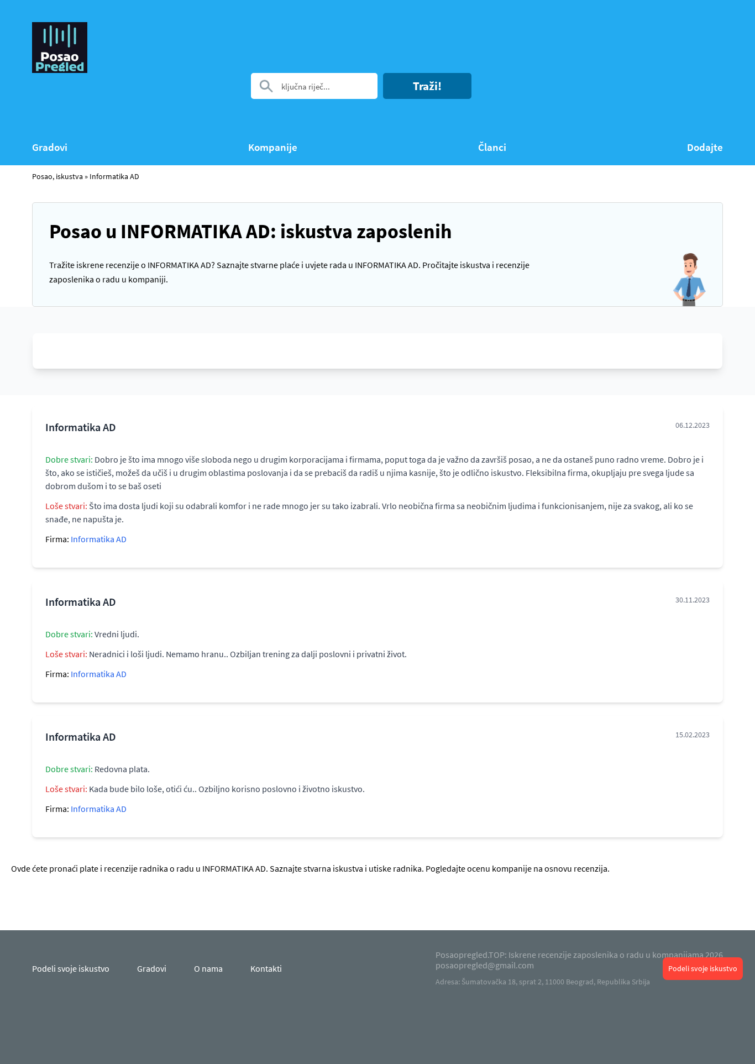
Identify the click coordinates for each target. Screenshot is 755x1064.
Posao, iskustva (57, 176)
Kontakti (266, 968)
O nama (208, 968)
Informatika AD (114, 176)
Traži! (427, 85)
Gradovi (49, 147)
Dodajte (705, 147)
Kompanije (272, 147)
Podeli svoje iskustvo (702, 968)
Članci (492, 147)
